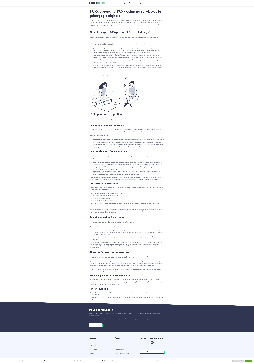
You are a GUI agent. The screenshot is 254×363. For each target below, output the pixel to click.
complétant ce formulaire (97, 299)
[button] (158, 3)
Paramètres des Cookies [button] (237, 360)
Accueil (114, 3)
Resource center (150, 293)
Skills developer (160, 293)
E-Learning (122, 3)
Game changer (95, 294)
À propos (131, 3)
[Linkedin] (152, 342)
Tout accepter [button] (248, 360)
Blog (139, 3)
